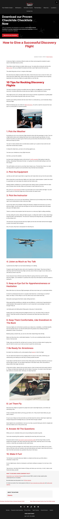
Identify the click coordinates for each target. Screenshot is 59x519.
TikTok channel (27, 480)
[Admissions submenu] (21, 7)
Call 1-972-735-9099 (29, 516)
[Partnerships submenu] (41, 7)
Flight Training (49, 56)
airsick (33, 352)
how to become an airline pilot (37, 483)
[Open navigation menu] (57, 2)
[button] (10, 35)
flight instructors (28, 104)
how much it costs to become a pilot (26, 439)
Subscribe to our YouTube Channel (14, 476)
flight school (9, 67)
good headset (17, 189)
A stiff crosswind (34, 159)
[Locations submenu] (56, 7)
